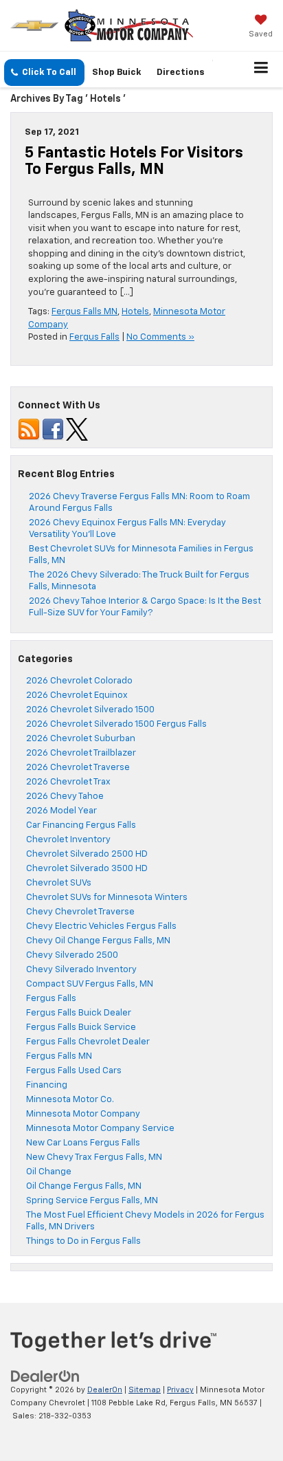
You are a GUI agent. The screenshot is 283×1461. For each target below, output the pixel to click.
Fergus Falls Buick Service (81, 1027)
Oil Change (48, 1171)
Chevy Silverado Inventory (81, 969)
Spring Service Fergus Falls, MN (92, 1200)
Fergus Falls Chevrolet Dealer (88, 1041)
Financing (46, 1085)
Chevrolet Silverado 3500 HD (87, 868)
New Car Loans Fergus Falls (83, 1143)
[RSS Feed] (29, 429)
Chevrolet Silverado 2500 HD (87, 854)
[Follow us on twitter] (77, 429)
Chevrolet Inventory (68, 839)
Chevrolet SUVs (58, 883)
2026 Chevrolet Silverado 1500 (90, 709)
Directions (181, 72)
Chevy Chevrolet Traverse (80, 912)
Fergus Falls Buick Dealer (78, 1013)
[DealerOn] (45, 1376)
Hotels (135, 311)
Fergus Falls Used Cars (74, 1070)
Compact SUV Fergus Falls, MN (89, 984)
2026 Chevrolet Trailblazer (81, 753)
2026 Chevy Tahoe (65, 796)
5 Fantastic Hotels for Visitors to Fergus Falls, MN (134, 161)
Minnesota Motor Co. (70, 1099)
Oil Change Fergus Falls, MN (84, 1186)
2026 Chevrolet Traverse (78, 767)
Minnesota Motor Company (83, 1114)
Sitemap (144, 1390)
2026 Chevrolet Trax (68, 782)
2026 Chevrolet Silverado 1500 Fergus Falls (116, 724)
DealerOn (104, 1390)
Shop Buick (116, 72)
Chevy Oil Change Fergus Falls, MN (98, 940)
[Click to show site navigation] (261, 69)
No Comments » (160, 337)
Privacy (180, 1390)
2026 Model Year (61, 810)
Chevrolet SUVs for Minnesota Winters (107, 897)
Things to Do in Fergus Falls (83, 1241)
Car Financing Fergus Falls (81, 825)
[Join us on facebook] (53, 429)
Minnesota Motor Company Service (100, 1128)
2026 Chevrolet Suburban (80, 738)
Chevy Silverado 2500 (72, 955)
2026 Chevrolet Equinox (77, 695)
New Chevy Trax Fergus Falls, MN (94, 1157)
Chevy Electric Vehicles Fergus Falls (101, 926)
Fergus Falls (94, 337)
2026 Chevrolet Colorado (79, 681)
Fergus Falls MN (84, 311)
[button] (44, 72)
